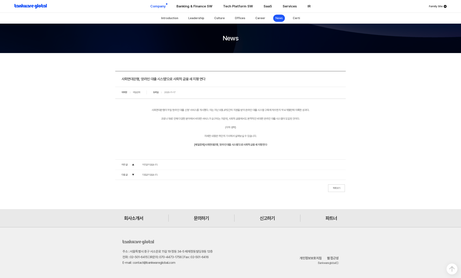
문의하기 (201, 218)
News (279, 18)
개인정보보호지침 (311, 258)
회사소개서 (133, 218)
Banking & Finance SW (194, 6)
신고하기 (267, 218)
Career (260, 18)
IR (309, 6)
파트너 (331, 218)
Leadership (196, 18)
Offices (240, 18)
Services (290, 6)
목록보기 (336, 188)
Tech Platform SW (238, 6)
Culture (219, 18)
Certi (296, 18)
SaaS (268, 6)
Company (158, 6)
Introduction (169, 18)
